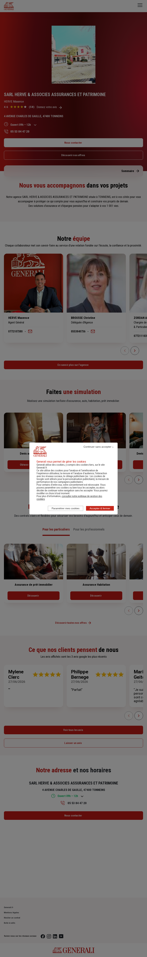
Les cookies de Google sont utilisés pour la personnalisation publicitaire (71, 477)
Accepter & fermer (100, 508)
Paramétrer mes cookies (65, 508)
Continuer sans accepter (97, 446)
